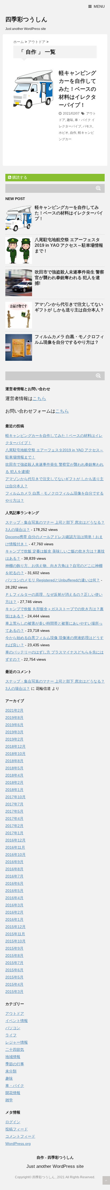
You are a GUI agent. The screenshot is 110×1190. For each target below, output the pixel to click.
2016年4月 (14, 898)
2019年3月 (14, 732)
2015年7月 (14, 963)
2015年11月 (15, 934)
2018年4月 (14, 775)
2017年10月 (15, 797)
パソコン (12, 1028)
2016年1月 (14, 919)
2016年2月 (14, 912)
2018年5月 (14, 768)
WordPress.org (18, 1143)
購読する (19, 177)
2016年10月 (15, 854)
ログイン (12, 1122)
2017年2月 (14, 826)
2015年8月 (14, 955)
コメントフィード (20, 1136)
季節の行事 (14, 1064)
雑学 (9, 1100)
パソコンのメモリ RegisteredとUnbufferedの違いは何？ (52, 580)
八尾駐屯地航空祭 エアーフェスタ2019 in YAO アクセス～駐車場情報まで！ (69, 245)
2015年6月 (14, 970)
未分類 (11, 1071)
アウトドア (14, 1013)
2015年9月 (14, 948)
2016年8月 (14, 869)
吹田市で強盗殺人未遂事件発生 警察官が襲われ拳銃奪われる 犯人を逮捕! (69, 277)
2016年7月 (14, 876)
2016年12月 (15, 840)
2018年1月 (14, 790)
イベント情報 (16, 1021)
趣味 (70, 120)
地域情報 (12, 1057)
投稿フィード (16, 1129)
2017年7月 (14, 804)
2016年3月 (14, 905)
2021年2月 (14, 710)
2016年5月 (14, 890)
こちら (39, 398)
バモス (87, 126)
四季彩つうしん (26, 19)
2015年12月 (15, 927)
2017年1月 (14, 833)
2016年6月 (14, 883)
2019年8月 (14, 717)
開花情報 (12, 1093)
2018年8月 (14, 761)
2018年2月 (14, 782)
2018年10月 (15, 753)
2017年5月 (14, 811)
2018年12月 (15, 746)
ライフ (11, 1035)
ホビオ (63, 133)
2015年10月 (15, 941)
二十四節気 (14, 1049)
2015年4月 (14, 984)
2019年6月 (14, 725)
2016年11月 (15, 847)
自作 (73, 133)
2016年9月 (14, 862)
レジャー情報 (16, 1042)
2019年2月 (14, 739)
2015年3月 (14, 991)
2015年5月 (14, 977)
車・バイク (83, 120)
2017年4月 (14, 818)
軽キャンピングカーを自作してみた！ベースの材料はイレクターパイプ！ (77, 89)
